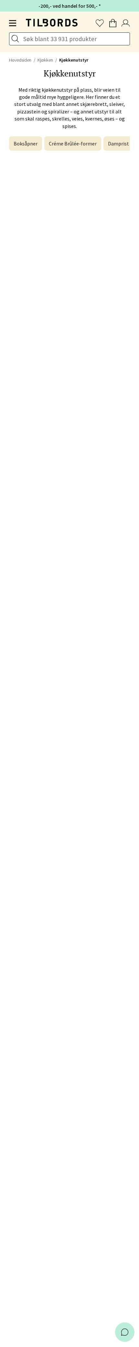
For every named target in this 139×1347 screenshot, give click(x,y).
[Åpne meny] (13, 23)
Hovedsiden (20, 60)
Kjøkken (45, 60)
